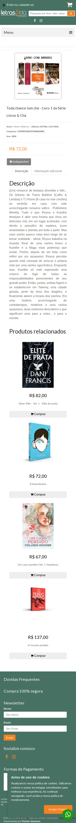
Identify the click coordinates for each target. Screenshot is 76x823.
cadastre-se (26, 4)
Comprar (39, 414)
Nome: (8, 708)
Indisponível (20, 161)
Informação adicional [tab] (48, 171)
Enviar (9, 737)
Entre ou (12, 4)
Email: (7, 722)
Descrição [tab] (21, 171)
